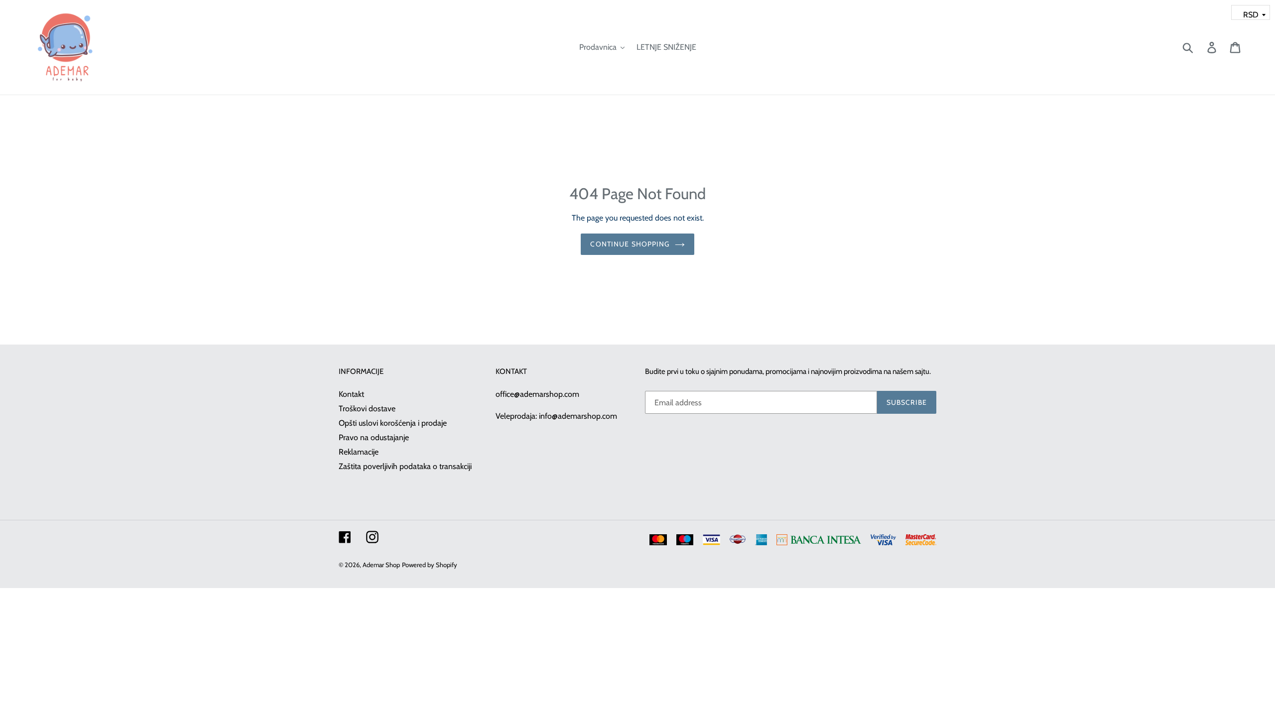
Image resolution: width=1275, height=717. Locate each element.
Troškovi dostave (367, 408)
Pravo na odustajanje (374, 437)
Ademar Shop (381, 565)
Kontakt (351, 394)
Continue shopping (629, 243)
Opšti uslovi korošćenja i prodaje (393, 423)
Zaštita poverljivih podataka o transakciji (405, 466)
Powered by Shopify (429, 565)
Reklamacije (359, 452)
